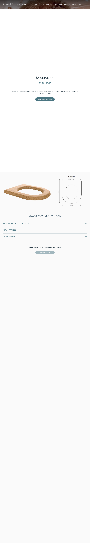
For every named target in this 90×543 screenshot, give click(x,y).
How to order (69, 4)
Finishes (49, 4)
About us (58, 4)
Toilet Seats (39, 4)
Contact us (82, 4)
